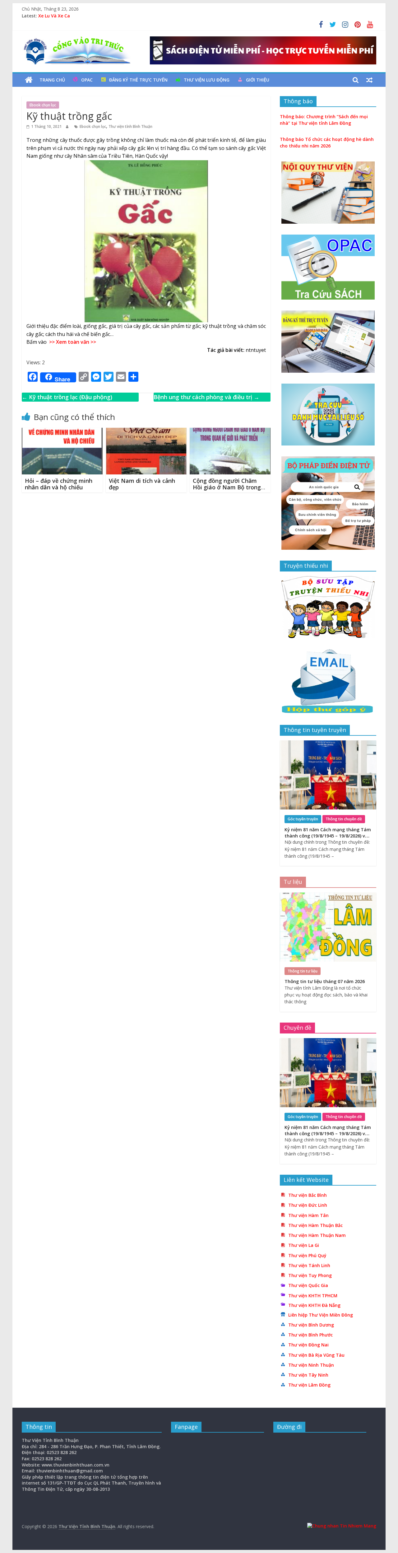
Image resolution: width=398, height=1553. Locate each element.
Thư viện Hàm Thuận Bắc (315, 1225)
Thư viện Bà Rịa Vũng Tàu (316, 1355)
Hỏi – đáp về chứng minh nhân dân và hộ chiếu (58, 484)
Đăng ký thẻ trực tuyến (138, 80)
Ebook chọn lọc (43, 105)
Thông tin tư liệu (302, 971)
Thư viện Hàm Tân (308, 1215)
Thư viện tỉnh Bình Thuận (130, 126)
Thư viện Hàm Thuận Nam (317, 1235)
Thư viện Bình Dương (311, 1325)
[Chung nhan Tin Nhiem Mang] (341, 1526)
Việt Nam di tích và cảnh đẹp (142, 484)
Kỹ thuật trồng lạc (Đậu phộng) (67, 397)
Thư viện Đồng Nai (308, 1345)
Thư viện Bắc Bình (307, 1195)
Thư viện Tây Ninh (308, 1375)
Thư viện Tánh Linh (309, 1265)
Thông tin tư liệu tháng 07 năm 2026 (325, 981)
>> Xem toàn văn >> (71, 341)
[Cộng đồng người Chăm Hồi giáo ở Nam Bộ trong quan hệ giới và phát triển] (230, 431)
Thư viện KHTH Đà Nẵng (314, 1305)
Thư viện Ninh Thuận (311, 1365)
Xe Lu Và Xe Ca (54, 16)
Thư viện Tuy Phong (310, 1275)
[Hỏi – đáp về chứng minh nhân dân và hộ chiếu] (62, 431)
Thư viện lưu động (206, 80)
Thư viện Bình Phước (310, 1335)
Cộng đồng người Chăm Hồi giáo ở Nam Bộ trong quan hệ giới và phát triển (228, 487)
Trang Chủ (52, 80)
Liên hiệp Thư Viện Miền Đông (320, 1315)
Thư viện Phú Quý (307, 1255)
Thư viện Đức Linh (307, 1205)
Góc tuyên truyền (303, 819)
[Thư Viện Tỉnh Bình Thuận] (29, 79)
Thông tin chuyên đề (344, 819)
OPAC (87, 80)
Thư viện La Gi (303, 1245)
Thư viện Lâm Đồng (309, 1385)
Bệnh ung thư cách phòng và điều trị (206, 397)
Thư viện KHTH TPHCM (312, 1296)
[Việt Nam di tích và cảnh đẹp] (146, 431)
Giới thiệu (257, 80)
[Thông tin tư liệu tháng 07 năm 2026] (328, 896)
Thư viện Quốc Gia (308, 1285)
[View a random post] (369, 79)
